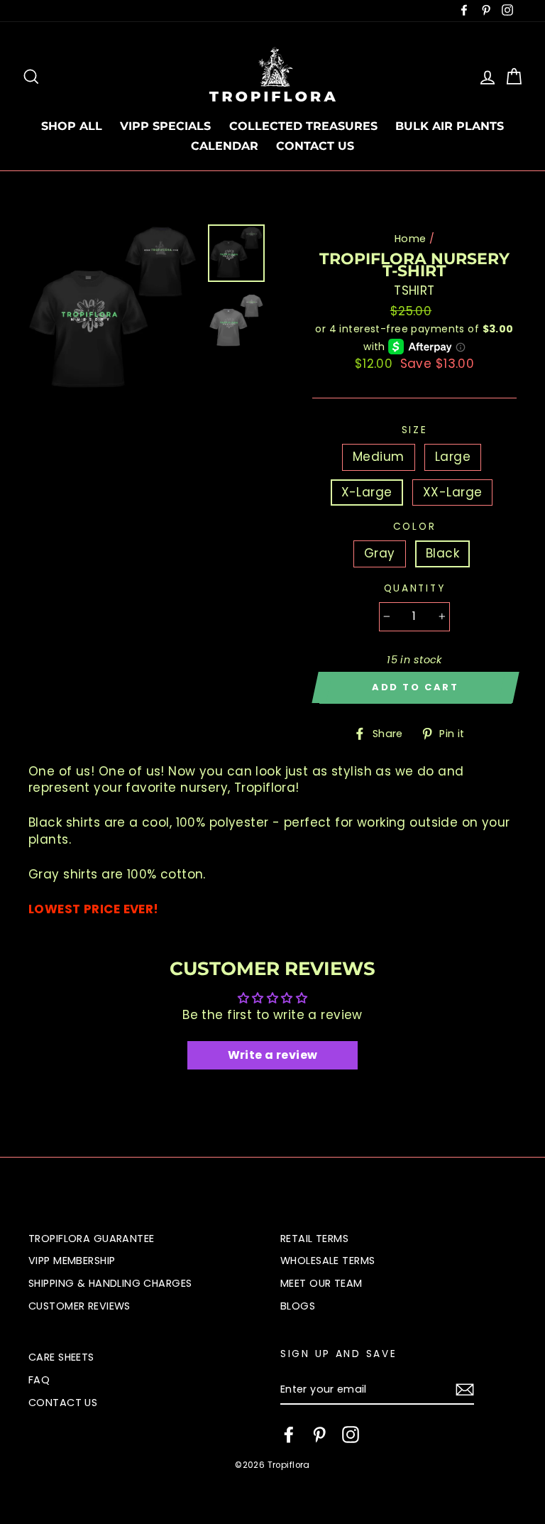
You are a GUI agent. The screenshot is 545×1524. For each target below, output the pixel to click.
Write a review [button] (273, 1055)
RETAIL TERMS (314, 1238)
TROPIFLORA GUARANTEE (91, 1238)
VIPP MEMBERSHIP (71, 1260)
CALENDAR (224, 146)
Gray (379, 553)
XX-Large (452, 492)
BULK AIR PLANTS (449, 126)
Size (415, 430)
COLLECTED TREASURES (303, 126)
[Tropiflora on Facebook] (288, 1434)
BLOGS (297, 1306)
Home (410, 239)
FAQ (39, 1380)
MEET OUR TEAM (321, 1283)
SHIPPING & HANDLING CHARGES (110, 1283)
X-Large (366, 492)
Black (442, 553)
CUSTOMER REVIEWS (79, 1306)
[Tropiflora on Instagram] (350, 1434)
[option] (112, 310)
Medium (378, 456)
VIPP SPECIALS (165, 126)
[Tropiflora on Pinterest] (319, 1434)
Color (414, 526)
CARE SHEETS (61, 1357)
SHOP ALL (71, 126)
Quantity (415, 588)
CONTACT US (315, 146)
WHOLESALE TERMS (327, 1260)
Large (452, 456)
